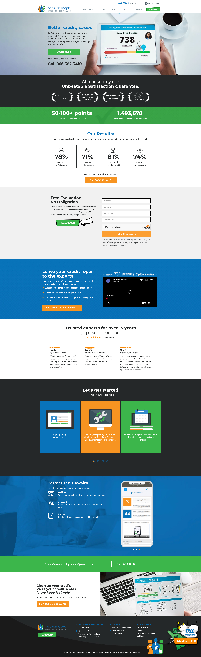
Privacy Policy (109, 652)
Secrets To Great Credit (121, 628)
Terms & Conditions (132, 652)
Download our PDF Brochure (88, 634)
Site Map (119, 652)
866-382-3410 (83, 628)
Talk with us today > (126, 234)
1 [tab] (94, 461)
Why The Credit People (146, 633)
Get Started (153, 9)
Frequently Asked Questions (88, 637)
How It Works (88, 10)
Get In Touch (117, 633)
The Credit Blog (118, 631)
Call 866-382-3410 (65, 64)
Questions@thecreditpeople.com (91, 631)
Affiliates (141, 636)
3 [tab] (103, 461)
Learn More (64, 51)
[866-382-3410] (184, 655)
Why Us (113, 10)
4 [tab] (107, 461)
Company (138, 10)
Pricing (102, 10)
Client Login (153, 3)
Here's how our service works (62, 307)
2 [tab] (98, 461)
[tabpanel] (60, 427)
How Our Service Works (52, 603)
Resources (125, 10)
